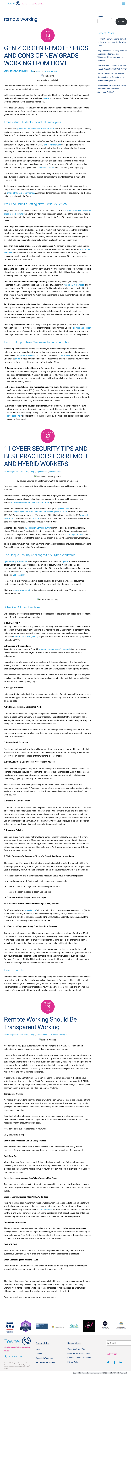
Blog (32, 71)
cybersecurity (63, 508)
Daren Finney (64, 355)
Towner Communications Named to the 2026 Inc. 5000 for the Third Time (111, 42)
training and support (82, 328)
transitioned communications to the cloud (30, 502)
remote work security (22, 590)
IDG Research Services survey (37, 528)
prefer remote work (52, 145)
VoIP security (18, 575)
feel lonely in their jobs (74, 285)
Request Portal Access (45, 1362)
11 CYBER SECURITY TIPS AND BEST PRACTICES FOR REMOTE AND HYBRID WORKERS (46, 456)
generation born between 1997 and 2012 (35, 128)
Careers (39, 1354)
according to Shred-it (74, 534)
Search (100, 16)
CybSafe (35, 518)
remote (46, 98)
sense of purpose (46, 167)
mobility (38, 71)
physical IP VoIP (14, 416)
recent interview (27, 355)
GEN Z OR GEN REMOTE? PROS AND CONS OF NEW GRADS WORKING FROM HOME (46, 55)
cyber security (42, 472)
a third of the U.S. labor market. (21, 193)
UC (67, 1035)
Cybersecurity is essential (15, 561)
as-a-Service (30, 910)
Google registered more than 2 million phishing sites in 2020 (40, 512)
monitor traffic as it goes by (25, 636)
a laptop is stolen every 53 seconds (55, 649)
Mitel (17, 359)
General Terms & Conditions (79, 1358)
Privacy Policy (73, 1362)
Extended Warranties (44, 1358)
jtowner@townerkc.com (16, 71)
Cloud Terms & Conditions (78, 1353)
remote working (51, 71)
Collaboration (46, 1209)
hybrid (65, 561)
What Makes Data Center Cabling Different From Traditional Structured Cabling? (111, 88)
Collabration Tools (44, 1035)
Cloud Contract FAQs (76, 1349)
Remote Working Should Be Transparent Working (40, 1023)
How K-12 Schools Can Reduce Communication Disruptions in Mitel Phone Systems (110, 77)
